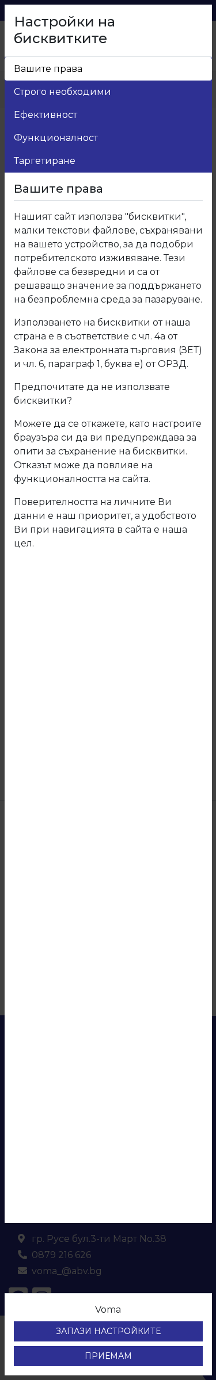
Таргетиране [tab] (44, 160)
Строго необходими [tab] (62, 91)
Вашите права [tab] (48, 68)
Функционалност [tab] (56, 137)
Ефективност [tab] (45, 114)
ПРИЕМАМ (108, 1356)
